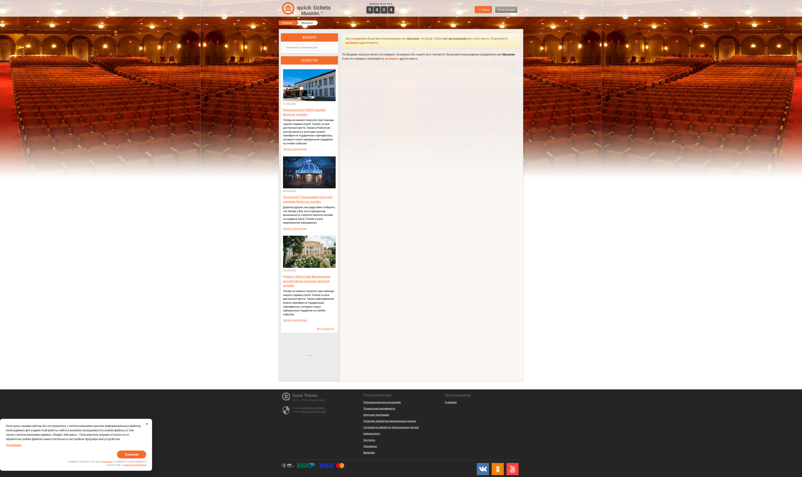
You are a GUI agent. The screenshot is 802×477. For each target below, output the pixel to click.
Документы (370, 446)
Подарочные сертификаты (379, 408)
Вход (485, 9)
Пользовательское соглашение (382, 402)
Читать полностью (295, 149)
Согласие (107, 461)
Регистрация (506, 9)
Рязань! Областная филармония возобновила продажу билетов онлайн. (307, 281)
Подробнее (14, 445)
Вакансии (369, 452)
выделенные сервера (312, 408)
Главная (287, 22)
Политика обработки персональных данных (389, 421)
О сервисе (451, 402)
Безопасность (371, 433)
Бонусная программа (376, 414)
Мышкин (310, 12)
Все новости (325, 329)
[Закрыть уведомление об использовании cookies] (147, 423)
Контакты (369, 440)
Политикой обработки (134, 465)
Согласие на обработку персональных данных (391, 427)
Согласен (131, 454)
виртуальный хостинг (313, 411)
